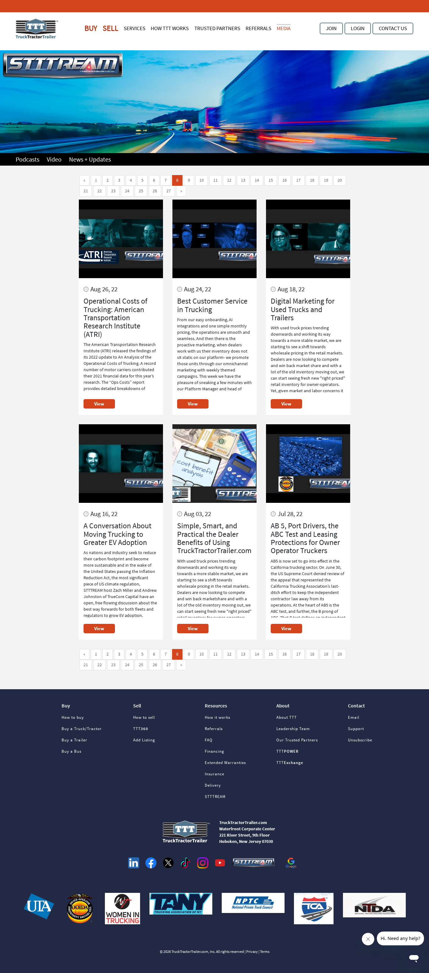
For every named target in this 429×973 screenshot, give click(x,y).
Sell (110, 28)
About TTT (286, 717)
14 (257, 180)
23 (113, 191)
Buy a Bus (71, 751)
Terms (264, 951)
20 (340, 180)
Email (353, 717)
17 (298, 180)
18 (312, 180)
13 (243, 180)
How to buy (73, 717)
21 (86, 191)
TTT (140, 728)
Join (331, 28)
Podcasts (28, 159)
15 (271, 180)
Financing (214, 751)
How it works (217, 717)
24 (127, 191)
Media (284, 28)
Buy (90, 28)
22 (99, 191)
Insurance (214, 774)
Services (134, 28)
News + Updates (90, 159)
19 (326, 180)
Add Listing (144, 740)
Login (358, 28)
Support (356, 728)
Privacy (252, 951)
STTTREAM (215, 796)
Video (55, 159)
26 (155, 191)
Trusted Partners (217, 28)
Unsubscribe (360, 740)
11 (215, 180)
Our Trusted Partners (297, 740)
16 (284, 180)
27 (168, 191)
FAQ (209, 740)
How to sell (144, 717)
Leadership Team (293, 728)
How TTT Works (170, 28)
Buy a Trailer (74, 740)
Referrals (258, 28)
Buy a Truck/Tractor (82, 728)
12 (229, 180)
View (99, 404)
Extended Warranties (225, 762)
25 (141, 191)
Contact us (393, 28)
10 (201, 180)
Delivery (213, 785)
